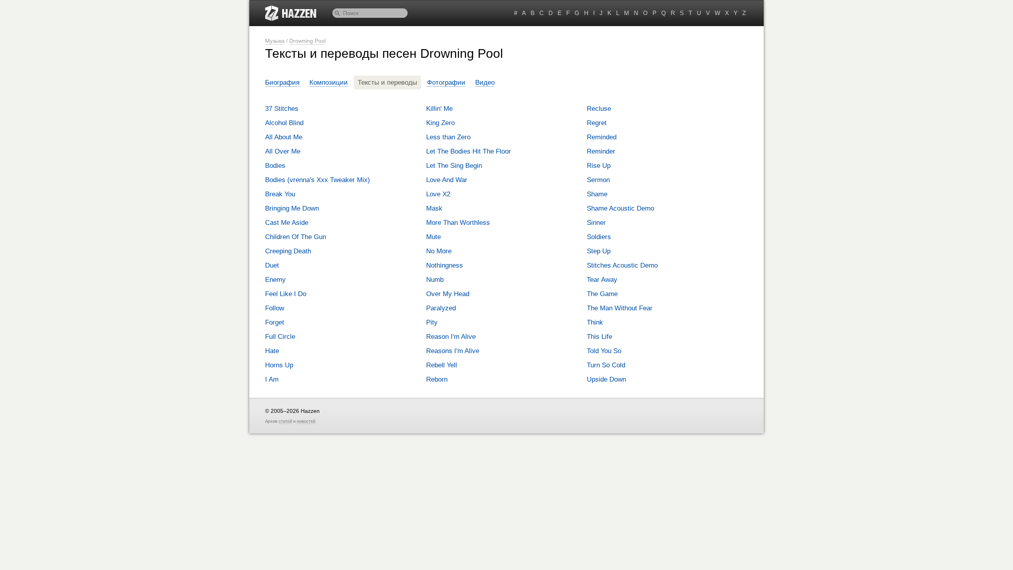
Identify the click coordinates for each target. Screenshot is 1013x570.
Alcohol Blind (284, 123)
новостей (306, 421)
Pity (432, 322)
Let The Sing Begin (454, 165)
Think (595, 322)
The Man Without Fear (620, 308)
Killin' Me (439, 108)
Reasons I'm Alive (452, 351)
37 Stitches (281, 108)
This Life (599, 336)
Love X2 (438, 194)
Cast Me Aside (286, 222)
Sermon (598, 180)
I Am (272, 379)
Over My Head (447, 294)
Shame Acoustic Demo (620, 208)
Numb (435, 279)
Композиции (328, 82)
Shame (597, 194)
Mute (433, 237)
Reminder (601, 151)
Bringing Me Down (292, 208)
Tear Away (602, 279)
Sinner (596, 222)
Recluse (599, 108)
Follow (274, 308)
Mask (434, 208)
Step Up (599, 251)
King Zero (440, 123)
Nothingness (444, 265)
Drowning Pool (307, 41)
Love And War (446, 180)
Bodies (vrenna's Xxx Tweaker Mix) (317, 180)
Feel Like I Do (285, 294)
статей (285, 421)
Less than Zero (448, 137)
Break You (280, 194)
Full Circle (280, 336)
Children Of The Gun (295, 237)
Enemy (275, 279)
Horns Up (279, 365)
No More (438, 251)
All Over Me (282, 151)
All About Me (283, 137)
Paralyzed (441, 308)
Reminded (602, 137)
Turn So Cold (606, 365)
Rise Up (599, 165)
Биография (282, 82)
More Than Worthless (458, 222)
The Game (602, 294)
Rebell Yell (441, 365)
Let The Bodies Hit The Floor (468, 151)
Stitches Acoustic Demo (622, 265)
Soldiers (599, 237)
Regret (597, 123)
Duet (272, 265)
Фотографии (446, 82)
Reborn (437, 379)
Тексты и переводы (387, 82)
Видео (485, 82)
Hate (272, 351)
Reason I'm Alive (451, 336)
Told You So (604, 351)
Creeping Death (288, 251)
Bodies (275, 165)
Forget (274, 322)
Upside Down (606, 379)
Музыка (275, 41)
